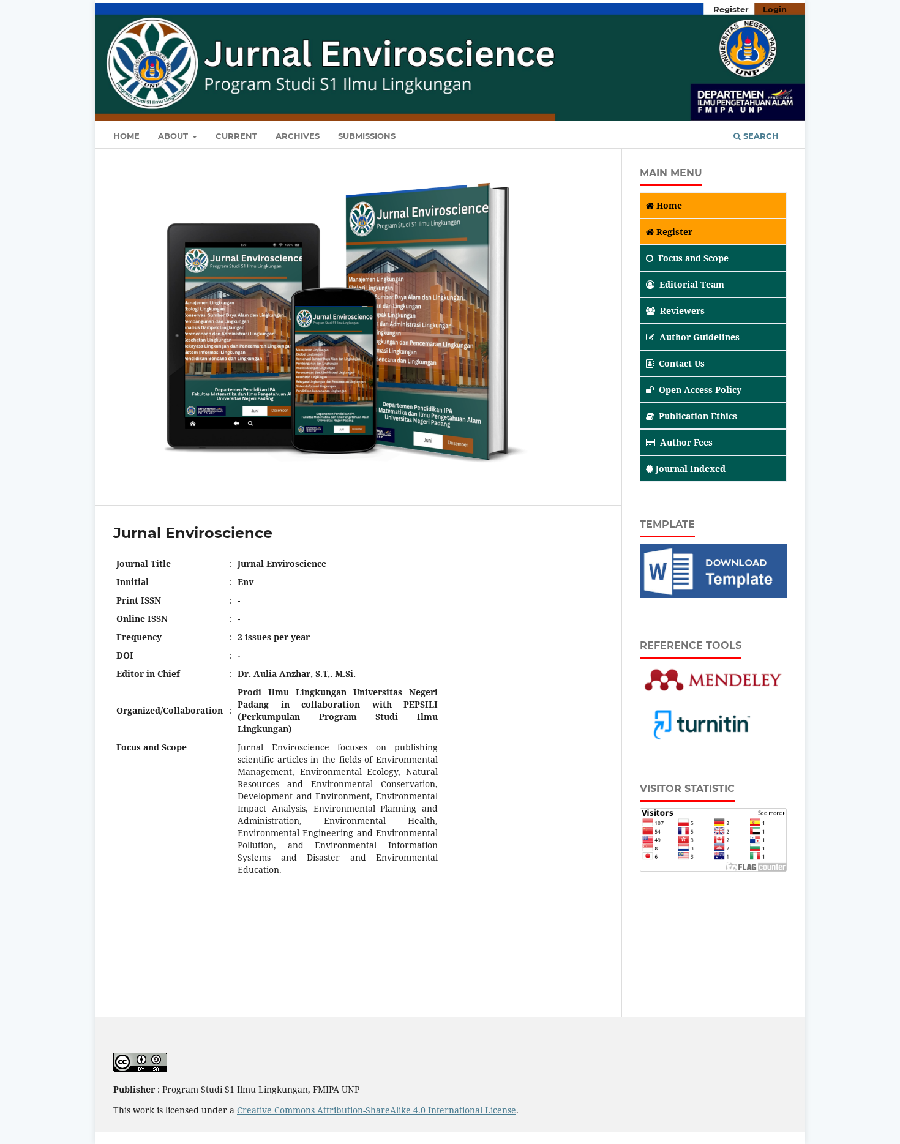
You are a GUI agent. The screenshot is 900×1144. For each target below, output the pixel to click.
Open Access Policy (700, 389)
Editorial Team (691, 284)
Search (760, 136)
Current (236, 136)
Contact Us (682, 363)
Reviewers (682, 310)
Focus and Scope (693, 258)
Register (731, 9)
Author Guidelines (699, 337)
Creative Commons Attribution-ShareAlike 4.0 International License (376, 1110)
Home (126, 136)
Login (775, 9)
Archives (298, 136)
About (174, 136)
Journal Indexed (691, 468)
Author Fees (686, 442)
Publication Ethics (698, 416)
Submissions (367, 136)
